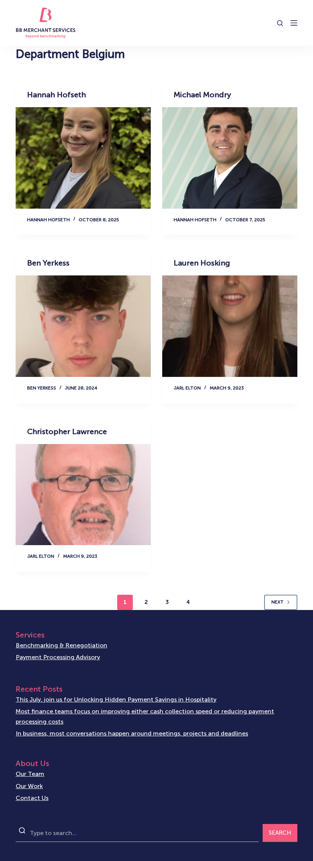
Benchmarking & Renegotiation (61, 645)
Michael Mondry (202, 94)
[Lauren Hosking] (229, 326)
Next (277, 602)
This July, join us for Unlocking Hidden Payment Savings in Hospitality (116, 699)
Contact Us (32, 797)
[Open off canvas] (293, 22)
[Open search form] (280, 23)
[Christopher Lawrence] (83, 495)
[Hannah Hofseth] (83, 158)
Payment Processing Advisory (58, 657)
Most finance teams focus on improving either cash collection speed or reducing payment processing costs (145, 716)
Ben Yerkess (48, 262)
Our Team (30, 773)
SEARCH (280, 832)
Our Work (29, 786)
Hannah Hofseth (56, 94)
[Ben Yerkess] (83, 326)
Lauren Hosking (202, 262)
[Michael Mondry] (229, 158)
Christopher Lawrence (67, 431)
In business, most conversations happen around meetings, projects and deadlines (132, 733)
